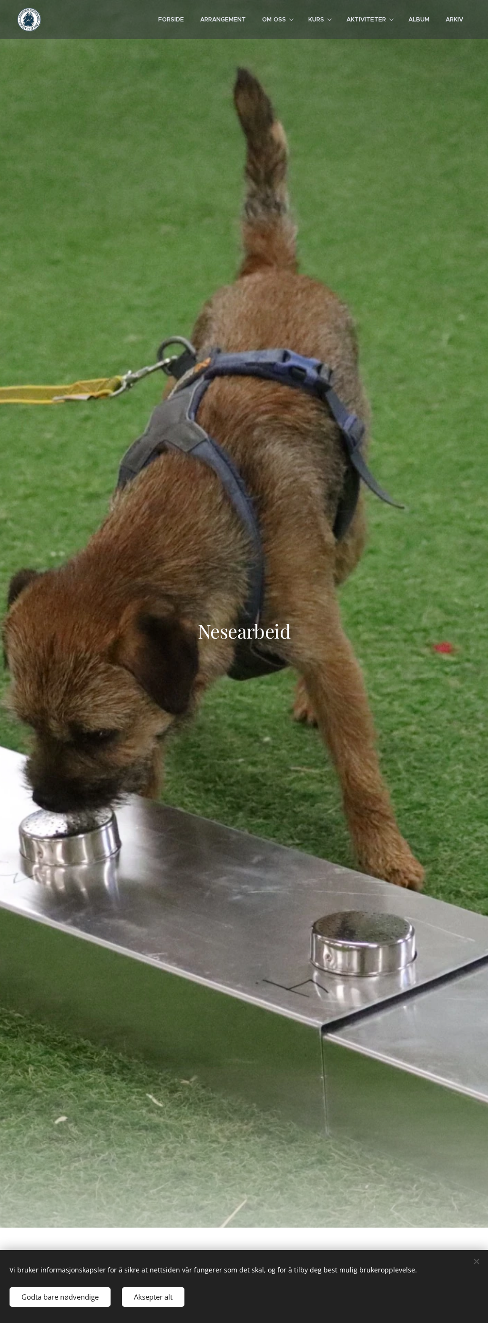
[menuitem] (171, 19)
